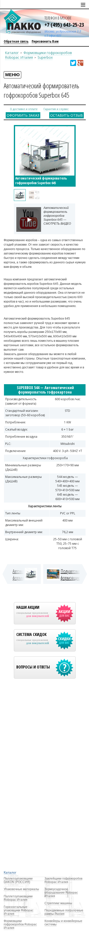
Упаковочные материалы (21, 889)
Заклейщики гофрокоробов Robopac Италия (63, 880)
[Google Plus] (80, 63)
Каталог (12, 52)
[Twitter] (73, 63)
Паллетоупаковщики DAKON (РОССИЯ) (18, 880)
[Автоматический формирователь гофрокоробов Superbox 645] (20, 195)
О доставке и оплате (24, 109)
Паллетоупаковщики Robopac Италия (18, 898)
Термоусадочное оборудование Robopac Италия (61, 892)
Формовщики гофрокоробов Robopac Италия (20, 924)
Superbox (45, 57)
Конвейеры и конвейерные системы (63, 922)
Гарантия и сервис (56, 109)
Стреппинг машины (58, 903)
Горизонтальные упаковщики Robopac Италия (18, 910)
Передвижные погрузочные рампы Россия (63, 912)
